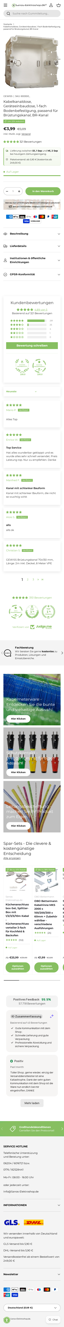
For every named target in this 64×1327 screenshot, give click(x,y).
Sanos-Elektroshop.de (20, 1319)
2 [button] (28, 579)
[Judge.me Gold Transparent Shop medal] (16, 612)
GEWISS (7, 96)
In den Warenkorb (43, 191)
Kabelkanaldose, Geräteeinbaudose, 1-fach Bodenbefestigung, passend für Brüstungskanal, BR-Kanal (32, 27)
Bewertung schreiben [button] (32, 345)
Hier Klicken (18, 718)
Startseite (7, 24)
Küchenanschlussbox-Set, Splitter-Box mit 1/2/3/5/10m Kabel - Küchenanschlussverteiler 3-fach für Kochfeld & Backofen (17, 920)
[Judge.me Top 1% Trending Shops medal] (48, 612)
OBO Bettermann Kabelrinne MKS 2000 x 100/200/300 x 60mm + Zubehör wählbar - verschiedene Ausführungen (45, 914)
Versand (26, 133)
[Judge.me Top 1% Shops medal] (32, 612)
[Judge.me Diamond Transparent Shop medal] (39, 366)
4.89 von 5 (40, 309)
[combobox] (32, 13)
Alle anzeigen (12, 858)
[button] (11, 141)
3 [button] (33, 579)
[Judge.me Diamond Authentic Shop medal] (22, 366)
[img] (14, 405)
